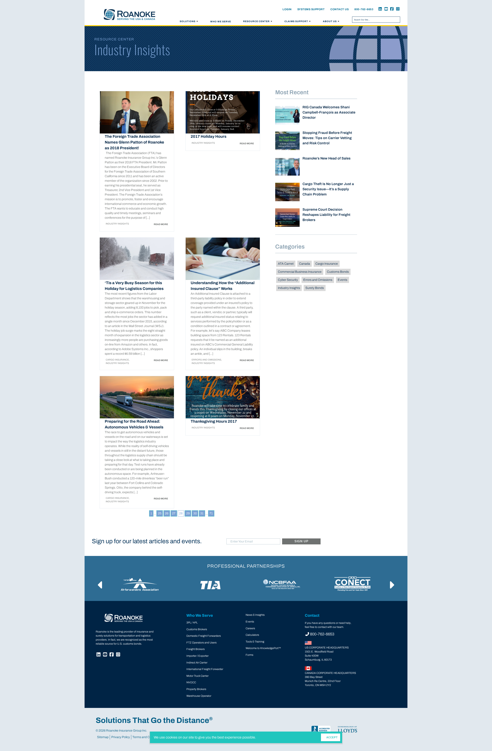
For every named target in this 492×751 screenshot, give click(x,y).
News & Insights (255, 614)
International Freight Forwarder (204, 669)
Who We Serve (220, 21)
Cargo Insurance (326, 263)
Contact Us (339, 9)
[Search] (396, 20)
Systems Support (311, 9)
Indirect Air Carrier (196, 662)
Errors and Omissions (317, 279)
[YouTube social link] (385, 9)
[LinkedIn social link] (379, 9)
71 (211, 513)
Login (287, 9)
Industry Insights (289, 288)
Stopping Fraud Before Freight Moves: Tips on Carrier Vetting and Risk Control (327, 138)
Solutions (187, 21)
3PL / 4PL (192, 622)
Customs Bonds (338, 271)
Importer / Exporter (197, 655)
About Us (330, 21)
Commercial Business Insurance (300, 271)
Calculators (252, 634)
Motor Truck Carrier (197, 675)
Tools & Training (255, 641)
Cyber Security (288, 279)
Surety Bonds (314, 288)
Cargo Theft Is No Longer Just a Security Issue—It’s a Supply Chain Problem (328, 189)
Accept (332, 737)
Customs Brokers (196, 629)
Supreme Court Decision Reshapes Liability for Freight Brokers (326, 215)
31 (202, 513)
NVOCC (191, 682)
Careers (250, 628)
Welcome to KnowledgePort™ (263, 648)
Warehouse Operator (198, 695)
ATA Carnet (286, 263)
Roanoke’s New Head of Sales (327, 158)
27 (173, 513)
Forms (249, 654)
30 (195, 513)
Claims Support (296, 21)
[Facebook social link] (391, 9)
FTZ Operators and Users (201, 642)
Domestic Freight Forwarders (203, 635)
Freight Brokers (195, 649)
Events (342, 279)
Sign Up (301, 541)
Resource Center (256, 21)
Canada (304, 263)
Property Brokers (196, 689)
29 (188, 513)
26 (166, 513)
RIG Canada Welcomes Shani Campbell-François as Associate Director (329, 112)
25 (159, 513)
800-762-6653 (363, 9)
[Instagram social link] (397, 9)
